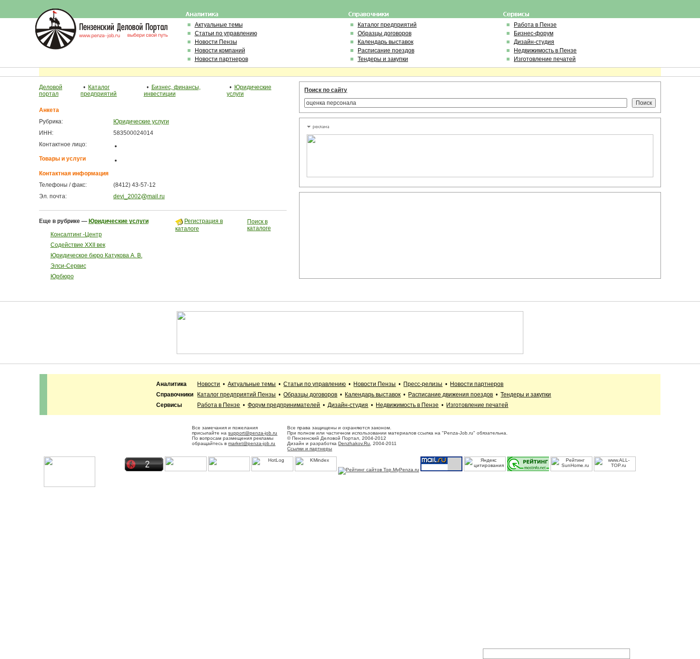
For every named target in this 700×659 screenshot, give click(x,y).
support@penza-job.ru (252, 433)
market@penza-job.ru (251, 443)
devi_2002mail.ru (139, 196)
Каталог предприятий (387, 24)
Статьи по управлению (226, 33)
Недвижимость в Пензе (545, 50)
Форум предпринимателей (284, 405)
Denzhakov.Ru (354, 443)
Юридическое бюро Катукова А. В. (96, 255)
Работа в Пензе (535, 24)
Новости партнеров (221, 59)
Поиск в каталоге (259, 225)
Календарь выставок (385, 42)
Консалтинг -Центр (76, 234)
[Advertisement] (349, 235)
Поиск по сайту (325, 90)
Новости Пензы (216, 42)
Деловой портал (50, 90)
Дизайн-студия (534, 42)
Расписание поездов (386, 50)
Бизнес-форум (533, 33)
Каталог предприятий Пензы (236, 394)
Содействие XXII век (77, 245)
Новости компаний (220, 50)
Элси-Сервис (68, 266)
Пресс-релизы (422, 384)
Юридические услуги (141, 121)
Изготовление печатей (545, 59)
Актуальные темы (219, 24)
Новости (208, 384)
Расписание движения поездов (450, 394)
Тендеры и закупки (383, 59)
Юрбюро (62, 276)
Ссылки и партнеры (309, 448)
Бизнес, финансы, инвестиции (172, 90)
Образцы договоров (384, 33)
